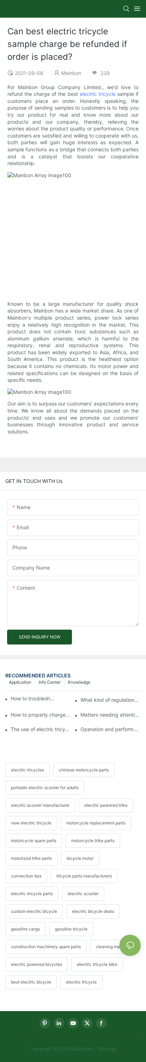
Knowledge (79, 682)
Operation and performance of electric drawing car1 (110, 729)
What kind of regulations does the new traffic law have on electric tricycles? (110, 700)
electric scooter (83, 893)
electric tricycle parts (32, 893)
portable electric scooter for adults (45, 787)
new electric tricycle (31, 822)
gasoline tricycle (71, 929)
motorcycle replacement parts (95, 822)
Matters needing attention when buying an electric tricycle (110, 715)
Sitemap (106, 1049)
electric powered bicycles (36, 964)
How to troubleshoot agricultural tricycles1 (34, 698)
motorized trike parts (31, 858)
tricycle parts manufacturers (84, 876)
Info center (50, 682)
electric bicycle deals (93, 911)
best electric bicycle (31, 982)
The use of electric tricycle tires (41, 729)
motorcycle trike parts (92, 840)
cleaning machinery (115, 946)
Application (20, 682)
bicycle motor (80, 858)
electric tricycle (98, 94)
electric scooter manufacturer (40, 805)
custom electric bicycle (34, 911)
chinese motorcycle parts (84, 769)
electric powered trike (106, 805)
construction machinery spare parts (46, 946)
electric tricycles (27, 769)
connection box (26, 876)
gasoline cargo (25, 929)
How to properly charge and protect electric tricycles (41, 715)
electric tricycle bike (97, 964)
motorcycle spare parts (33, 840)
